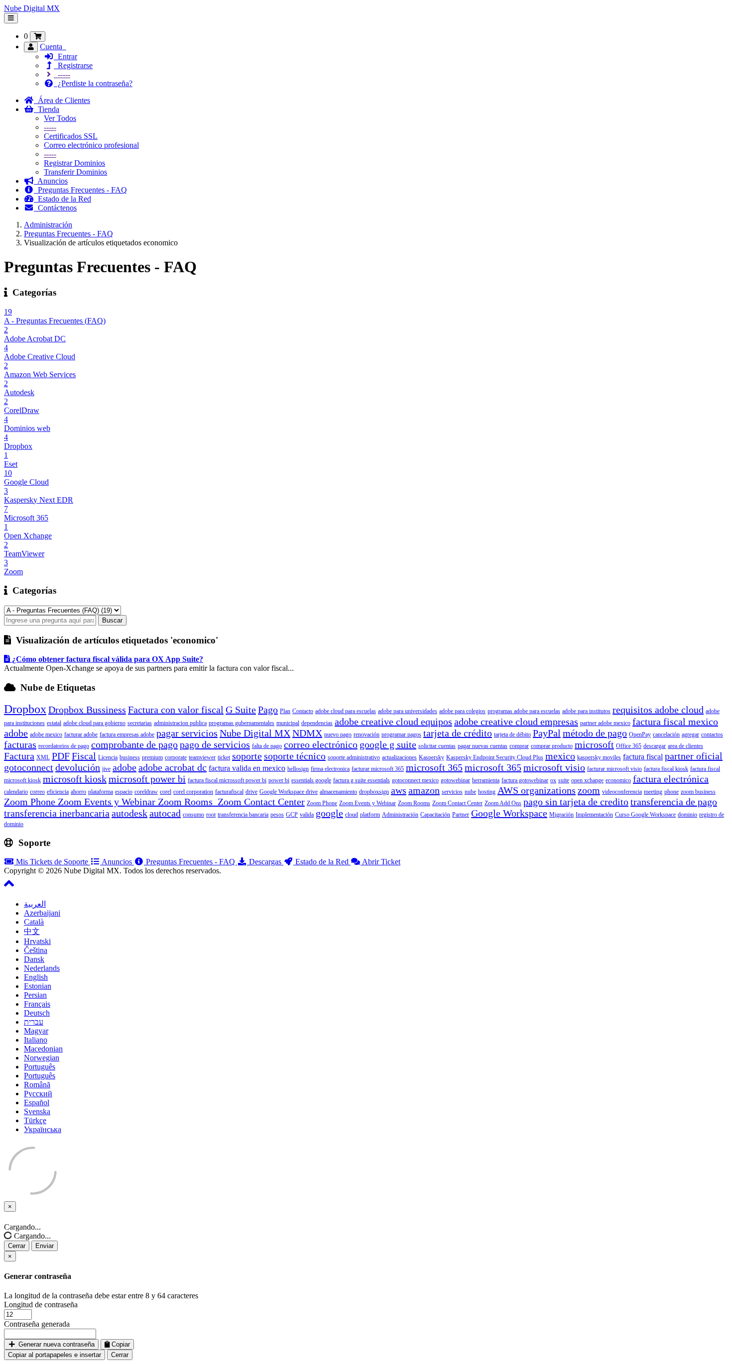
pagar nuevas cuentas (482, 745)
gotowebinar (455, 780)
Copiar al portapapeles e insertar (54, 1355)
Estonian (37, 986)
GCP (292, 814)
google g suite (388, 744)
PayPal (547, 733)
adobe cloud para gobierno (94, 723)
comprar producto (552, 745)
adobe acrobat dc (172, 767)
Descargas (265, 861)
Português (39, 1066)
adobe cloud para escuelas (345, 711)
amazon (424, 790)
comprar (519, 745)
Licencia (108, 757)
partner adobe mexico (605, 723)
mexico (560, 755)
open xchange (587, 780)
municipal (287, 723)
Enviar (44, 1246)
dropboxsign (374, 791)
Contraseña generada (37, 1324)
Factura (19, 755)
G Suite (241, 709)
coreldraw (146, 791)
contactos (712, 734)
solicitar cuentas (437, 745)
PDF (61, 755)
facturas (20, 744)
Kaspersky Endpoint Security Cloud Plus (494, 757)
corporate (176, 757)
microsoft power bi (147, 778)
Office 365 (628, 745)
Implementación (594, 814)
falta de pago (267, 745)
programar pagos (401, 734)
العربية (35, 904)
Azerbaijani (42, 913)
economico (618, 780)
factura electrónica (671, 778)
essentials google (311, 780)
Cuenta (53, 46)
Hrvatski (37, 941)
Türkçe (35, 1120)
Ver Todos (60, 118)
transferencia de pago (673, 801)
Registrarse (73, 65)
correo (37, 791)
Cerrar (16, 1246)
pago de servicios (215, 744)
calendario (16, 791)
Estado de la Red (62, 199)
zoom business (698, 791)
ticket (224, 757)
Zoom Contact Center (457, 803)
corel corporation (193, 791)
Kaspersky (431, 757)
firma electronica (330, 768)
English (36, 977)
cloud (351, 814)
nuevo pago (338, 734)
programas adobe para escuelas (524, 711)
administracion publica (180, 723)
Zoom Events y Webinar (367, 803)
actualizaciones (399, 757)
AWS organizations (536, 790)
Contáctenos (55, 208)
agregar (690, 734)
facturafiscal (229, 791)
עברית (33, 1022)
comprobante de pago (134, 744)
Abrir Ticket (380, 861)
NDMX (307, 733)
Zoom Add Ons (503, 803)
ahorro (78, 791)
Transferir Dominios (75, 172)
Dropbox (25, 709)
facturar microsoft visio (614, 768)
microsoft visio (554, 767)
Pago (268, 709)
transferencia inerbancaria (57, 813)
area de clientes (685, 745)
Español (36, 1102)
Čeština (35, 950)
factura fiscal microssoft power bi (227, 780)
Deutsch (37, 1013)
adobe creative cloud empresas (516, 721)
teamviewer (202, 757)
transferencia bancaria (243, 814)
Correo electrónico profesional (91, 145)
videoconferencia (622, 791)
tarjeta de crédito (457, 733)
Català (34, 922)
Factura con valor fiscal (176, 709)
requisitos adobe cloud (658, 709)
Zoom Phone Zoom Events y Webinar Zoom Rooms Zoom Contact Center (154, 801)
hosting (486, 791)
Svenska (37, 1111)
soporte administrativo (354, 757)
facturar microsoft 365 (378, 768)
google (329, 813)
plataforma (100, 791)
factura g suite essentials (361, 780)
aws (398, 790)
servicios (452, 791)
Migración (561, 814)
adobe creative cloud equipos (393, 721)
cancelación (666, 734)
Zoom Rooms (414, 803)
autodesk (129, 813)
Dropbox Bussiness (87, 709)
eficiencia (58, 791)
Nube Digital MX (32, 8)
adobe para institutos (586, 711)
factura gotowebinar (524, 780)
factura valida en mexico (247, 768)
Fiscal (84, 755)
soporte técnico (295, 755)
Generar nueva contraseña (55, 1344)
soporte (247, 755)
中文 (32, 931)
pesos (277, 814)
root (211, 814)
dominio (687, 814)
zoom (589, 790)
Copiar (120, 1344)
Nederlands (42, 968)
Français (37, 1004)
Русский (38, 1093)
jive (106, 768)
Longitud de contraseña (41, 1304)
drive (251, 791)
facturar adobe (81, 734)
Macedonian (43, 1049)
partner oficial (694, 755)
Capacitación (435, 814)
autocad (165, 813)
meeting (653, 791)
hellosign (298, 768)
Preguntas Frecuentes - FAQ (80, 190)
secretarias (139, 723)
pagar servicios (187, 733)
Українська (42, 1129)
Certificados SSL (71, 136)
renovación (366, 734)
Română (37, 1084)
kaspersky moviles (599, 757)
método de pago (595, 733)
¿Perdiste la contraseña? (93, 83)
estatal (54, 723)
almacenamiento (338, 791)
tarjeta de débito (512, 734)
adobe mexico (46, 734)
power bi (278, 780)
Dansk (34, 959)
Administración (48, 224)
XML (43, 757)
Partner (460, 814)
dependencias (317, 723)
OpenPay (640, 734)
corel (165, 791)
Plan (285, 711)
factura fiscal (643, 756)
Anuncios (51, 181)
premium (152, 757)
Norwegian (41, 1057)
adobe (124, 767)
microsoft (594, 744)
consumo (193, 814)
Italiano (35, 1040)
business (130, 757)
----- (62, 74)
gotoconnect (28, 767)
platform (370, 814)
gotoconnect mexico (415, 780)
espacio (123, 791)
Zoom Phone (322, 803)
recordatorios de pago (63, 745)
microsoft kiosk (75, 778)
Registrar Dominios (74, 163)
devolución (77, 767)
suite (563, 780)
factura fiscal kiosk (666, 768)
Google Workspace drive (288, 791)
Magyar (36, 1031)
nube (470, 791)
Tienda (46, 109)
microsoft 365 (434, 767)
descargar (654, 745)
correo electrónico (321, 744)
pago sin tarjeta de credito (575, 801)
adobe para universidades (407, 711)
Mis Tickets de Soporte (52, 861)
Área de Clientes (62, 100)
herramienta (485, 780)
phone (671, 791)
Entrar (65, 56)
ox (553, 780)
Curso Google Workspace (645, 814)
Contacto (302, 711)
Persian (35, 995)
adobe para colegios (462, 711)
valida (307, 814)
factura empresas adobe (127, 734)
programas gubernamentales (241, 723)
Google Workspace (509, 813)
